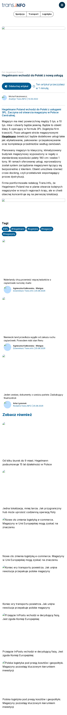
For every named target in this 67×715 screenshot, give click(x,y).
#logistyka (33, 229)
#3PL (5, 229)
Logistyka (47, 14)
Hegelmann (9, 136)
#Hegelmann (17, 229)
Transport (33, 14)
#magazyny (9, 234)
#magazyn (46, 229)
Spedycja (20, 14)
